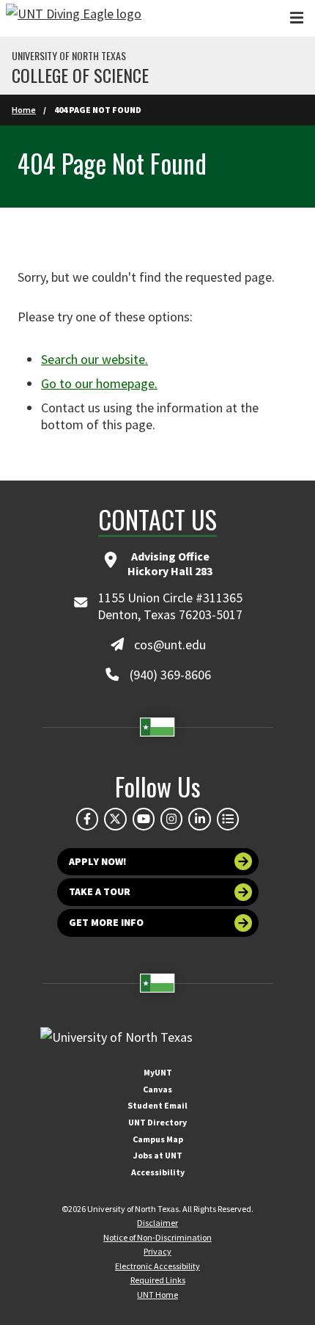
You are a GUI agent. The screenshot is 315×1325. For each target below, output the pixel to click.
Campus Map (158, 1139)
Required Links (157, 1279)
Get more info (106, 922)
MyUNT (158, 1072)
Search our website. (94, 359)
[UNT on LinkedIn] (199, 819)
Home (24, 109)
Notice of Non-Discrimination (157, 1237)
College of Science (80, 75)
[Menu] (296, 18)
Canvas (157, 1089)
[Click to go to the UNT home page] (73, 18)
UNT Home (157, 1294)
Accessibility (158, 1172)
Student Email (157, 1105)
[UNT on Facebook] (87, 819)
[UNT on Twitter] (115, 819)
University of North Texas (69, 55)
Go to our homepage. (99, 383)
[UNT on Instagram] (171, 819)
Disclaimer (157, 1222)
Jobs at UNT (157, 1155)
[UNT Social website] (228, 819)
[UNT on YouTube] (144, 819)
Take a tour (99, 891)
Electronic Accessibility (157, 1265)
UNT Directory (157, 1122)
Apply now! (98, 861)
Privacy (157, 1251)
